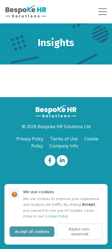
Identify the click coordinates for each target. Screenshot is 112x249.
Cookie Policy (56, 216)
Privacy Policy (29, 139)
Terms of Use (64, 139)
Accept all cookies (32, 231)
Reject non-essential (80, 231)
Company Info (63, 146)
